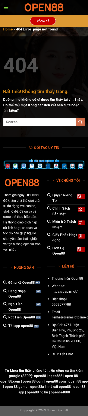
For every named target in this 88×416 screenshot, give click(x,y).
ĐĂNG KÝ (43, 20)
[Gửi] (80, 122)
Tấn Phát (66, 354)
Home (8, 29)
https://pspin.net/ (65, 291)
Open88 (77, 278)
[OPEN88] (44, 7)
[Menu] (5, 7)
